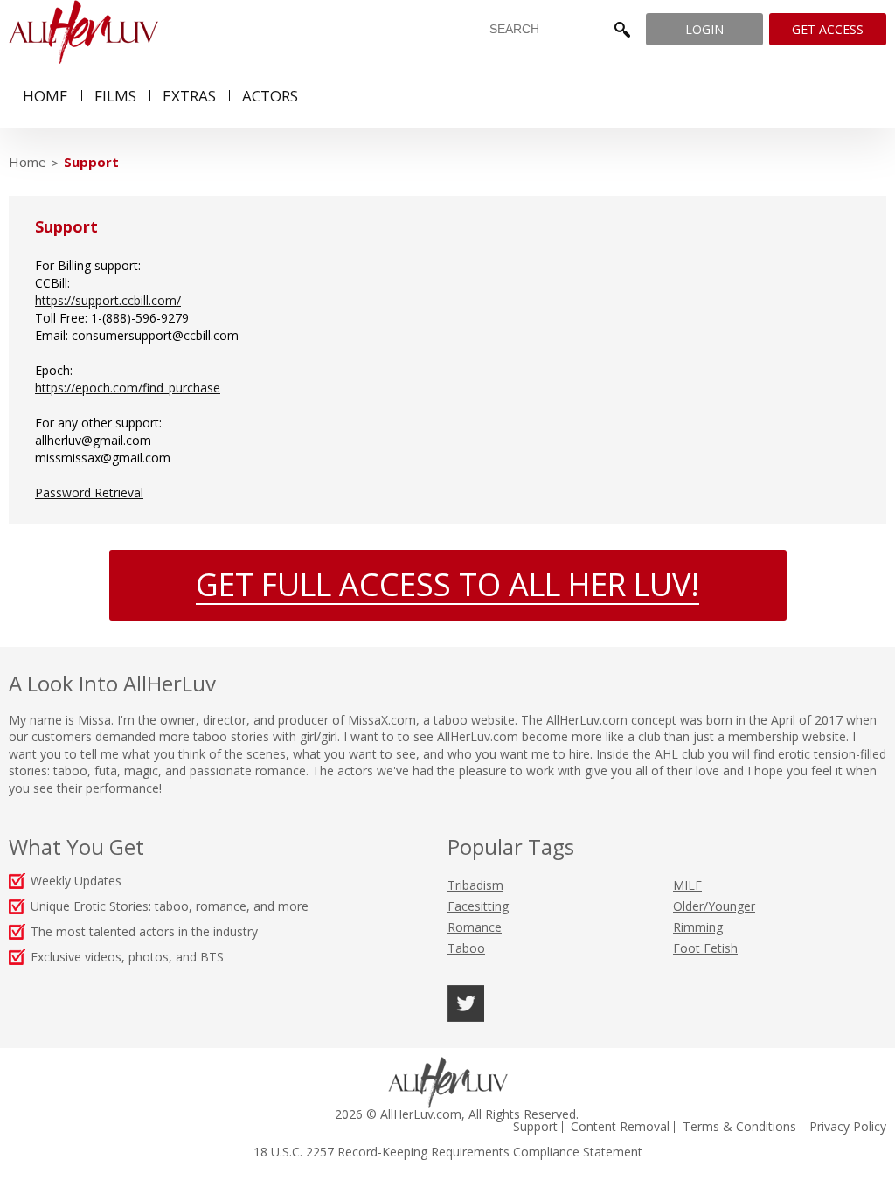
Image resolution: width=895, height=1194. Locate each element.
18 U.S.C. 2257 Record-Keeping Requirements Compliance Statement (447, 1152)
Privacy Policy (847, 1127)
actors (270, 96)
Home (27, 162)
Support (91, 162)
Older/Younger (714, 906)
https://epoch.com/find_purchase (127, 387)
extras (189, 96)
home (45, 96)
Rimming (698, 927)
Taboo (466, 948)
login (704, 29)
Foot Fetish (705, 948)
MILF (687, 885)
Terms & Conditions (739, 1127)
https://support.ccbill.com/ (108, 300)
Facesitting (478, 906)
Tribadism (475, 885)
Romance (475, 927)
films (115, 96)
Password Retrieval (89, 492)
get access (828, 29)
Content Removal (620, 1127)
